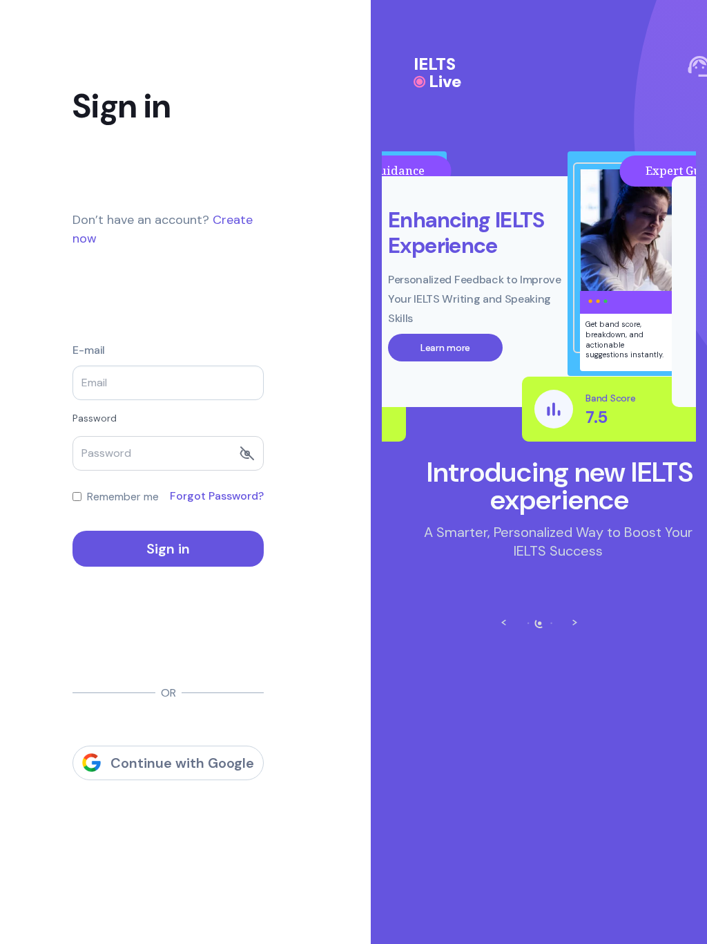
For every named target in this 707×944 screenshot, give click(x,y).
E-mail (88, 350)
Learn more (445, 347)
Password (94, 418)
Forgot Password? (217, 496)
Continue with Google (182, 763)
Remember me (123, 496)
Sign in (168, 549)
